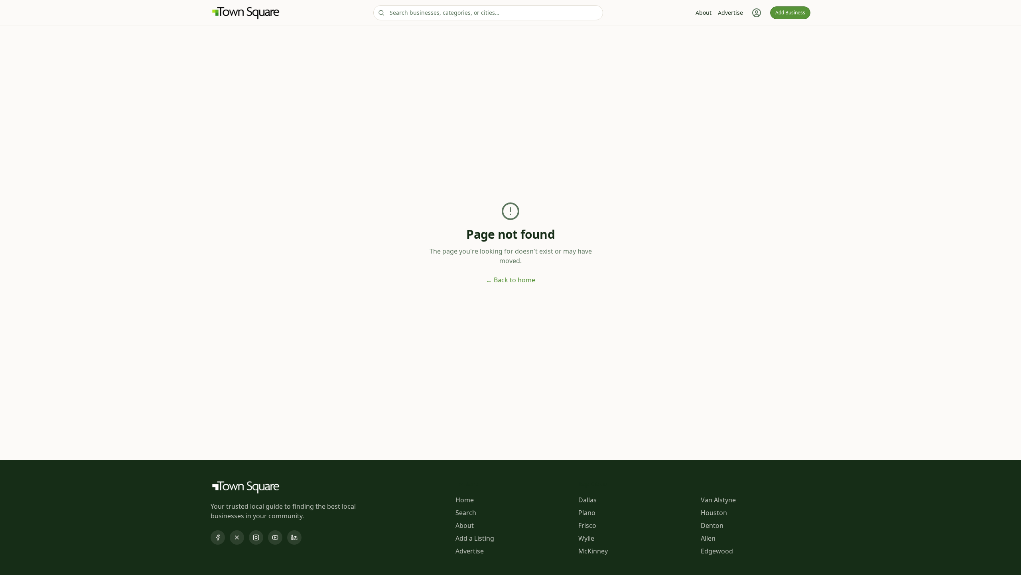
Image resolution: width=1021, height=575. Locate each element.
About (704, 12)
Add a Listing (474, 538)
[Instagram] (256, 537)
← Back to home (510, 280)
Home (464, 500)
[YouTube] (275, 537)
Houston (714, 512)
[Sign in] (756, 13)
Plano (586, 512)
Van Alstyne (718, 500)
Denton (712, 525)
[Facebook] (218, 537)
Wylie (586, 538)
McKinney (593, 551)
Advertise (730, 12)
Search (465, 512)
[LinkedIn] (294, 537)
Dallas (587, 500)
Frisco (587, 525)
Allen (708, 538)
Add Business (790, 12)
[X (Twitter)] (237, 537)
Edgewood (717, 551)
